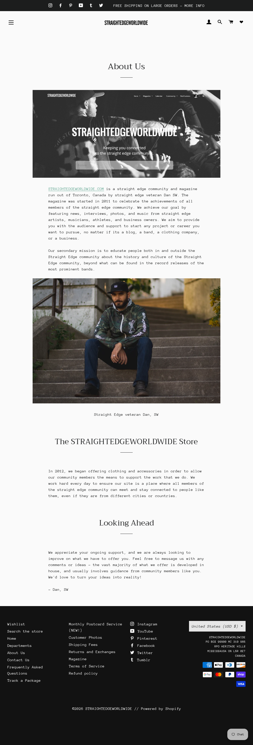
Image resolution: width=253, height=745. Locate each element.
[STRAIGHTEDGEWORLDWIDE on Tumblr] (92, 5)
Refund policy (83, 673)
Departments (19, 645)
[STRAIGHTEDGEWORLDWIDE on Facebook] (62, 5)
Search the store (25, 631)
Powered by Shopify (161, 708)
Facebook (145, 645)
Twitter (144, 653)
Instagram (146, 624)
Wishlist (16, 624)
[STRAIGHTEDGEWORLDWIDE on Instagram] (51, 5)
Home (11, 638)
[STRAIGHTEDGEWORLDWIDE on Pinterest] (72, 5)
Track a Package (24, 680)
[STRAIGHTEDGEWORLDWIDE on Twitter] (101, 5)
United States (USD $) (215, 626)
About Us (16, 653)
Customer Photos (85, 637)
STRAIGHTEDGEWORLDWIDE (108, 708)
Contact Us (18, 660)
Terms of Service (87, 666)
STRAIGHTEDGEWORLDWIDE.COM (76, 189)
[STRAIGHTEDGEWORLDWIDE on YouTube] (82, 5)
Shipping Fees (83, 644)
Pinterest (146, 638)
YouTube (144, 631)
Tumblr (142, 660)
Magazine (78, 659)
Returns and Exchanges (92, 652)
